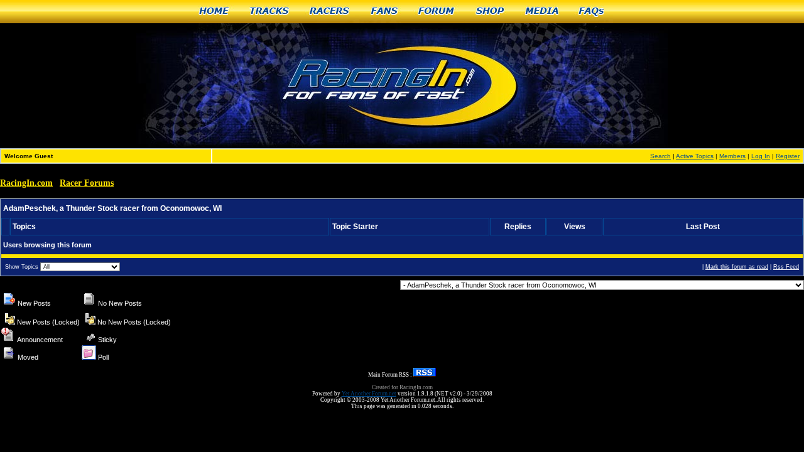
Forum (437, 11)
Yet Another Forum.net (369, 393)
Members (732, 156)
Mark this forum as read (736, 267)
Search (660, 156)
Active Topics (695, 156)
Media (542, 11)
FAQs (592, 11)
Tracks (270, 11)
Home (214, 11)
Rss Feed (786, 267)
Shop (490, 11)
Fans (384, 11)
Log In (760, 156)
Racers (330, 11)
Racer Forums (87, 183)
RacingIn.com (26, 183)
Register (788, 156)
